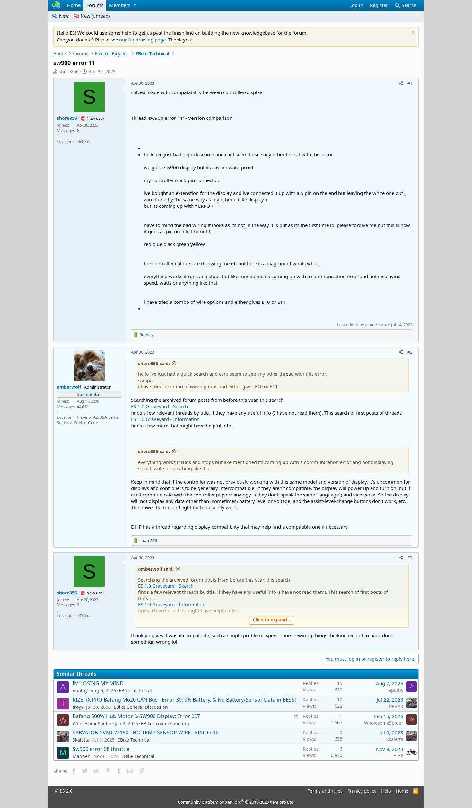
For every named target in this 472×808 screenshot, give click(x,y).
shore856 (69, 71)
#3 (409, 557)
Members (119, 5)
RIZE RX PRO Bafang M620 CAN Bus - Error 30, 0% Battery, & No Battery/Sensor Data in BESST (185, 699)
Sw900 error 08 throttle (101, 748)
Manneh (82, 756)
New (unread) (94, 16)
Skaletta (81, 740)
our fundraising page (142, 39)
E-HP (398, 755)
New (63, 16)
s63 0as (83, 141)
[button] (134, 5)
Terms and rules (325, 791)
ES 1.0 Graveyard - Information (165, 419)
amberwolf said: (156, 569)
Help (386, 791)
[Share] (401, 83)
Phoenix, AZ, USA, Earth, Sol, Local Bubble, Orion (87, 420)
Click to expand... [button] (272, 620)
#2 (409, 352)
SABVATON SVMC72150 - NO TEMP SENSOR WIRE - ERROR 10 (146, 732)
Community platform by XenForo (236, 802)
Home (74, 5)
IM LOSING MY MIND (98, 683)
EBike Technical (135, 691)
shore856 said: (154, 363)
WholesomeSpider (92, 723)
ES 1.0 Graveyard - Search (159, 406)
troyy (78, 707)
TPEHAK (395, 706)
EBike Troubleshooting (165, 723)
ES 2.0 (65, 791)
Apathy (80, 691)
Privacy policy (361, 791)
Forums (94, 5)
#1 (409, 83)
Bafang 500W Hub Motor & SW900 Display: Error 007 (136, 716)
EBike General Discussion (141, 707)
